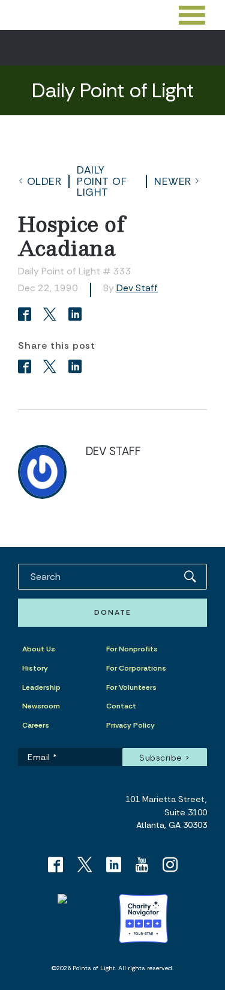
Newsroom (41, 706)
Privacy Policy (130, 725)
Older (44, 181)
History (35, 668)
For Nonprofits (132, 649)
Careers (35, 725)
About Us (38, 649)
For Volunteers (131, 687)
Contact (121, 706)
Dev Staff (137, 288)
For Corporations (136, 668)
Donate (112, 612)
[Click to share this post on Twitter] (51, 315)
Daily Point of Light (102, 181)
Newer (172, 181)
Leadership (41, 687)
